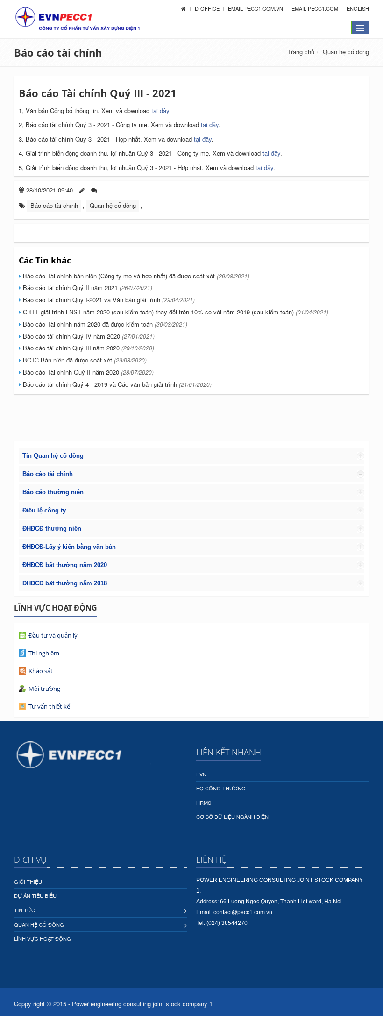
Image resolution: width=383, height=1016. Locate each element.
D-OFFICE (208, 8)
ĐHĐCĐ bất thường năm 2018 (64, 583)
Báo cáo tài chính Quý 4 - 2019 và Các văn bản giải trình (116, 384)
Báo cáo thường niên (53, 492)
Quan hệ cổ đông (346, 51)
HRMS (203, 802)
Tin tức (24, 910)
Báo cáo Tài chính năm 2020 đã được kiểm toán (104, 324)
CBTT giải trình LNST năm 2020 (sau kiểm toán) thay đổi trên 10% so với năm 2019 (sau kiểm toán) (174, 311)
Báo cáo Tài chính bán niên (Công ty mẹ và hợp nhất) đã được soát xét (135, 275)
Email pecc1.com (315, 8)
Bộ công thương (221, 788)
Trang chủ (301, 51)
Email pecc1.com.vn (256, 8)
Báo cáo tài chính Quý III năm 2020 (87, 347)
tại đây (160, 110)
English (358, 8)
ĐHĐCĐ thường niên (51, 528)
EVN (201, 774)
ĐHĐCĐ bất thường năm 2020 (64, 564)
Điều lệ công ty (44, 510)
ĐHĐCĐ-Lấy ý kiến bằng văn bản (69, 546)
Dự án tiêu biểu (35, 895)
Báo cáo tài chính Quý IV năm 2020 (88, 336)
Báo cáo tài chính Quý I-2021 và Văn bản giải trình (108, 299)
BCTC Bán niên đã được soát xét (84, 359)
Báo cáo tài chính (58, 52)
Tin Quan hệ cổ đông (53, 455)
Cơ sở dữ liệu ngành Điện (232, 816)
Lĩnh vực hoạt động (42, 938)
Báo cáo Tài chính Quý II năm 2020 (87, 372)
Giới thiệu (28, 881)
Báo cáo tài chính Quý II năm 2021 (86, 287)
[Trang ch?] (183, 8)
